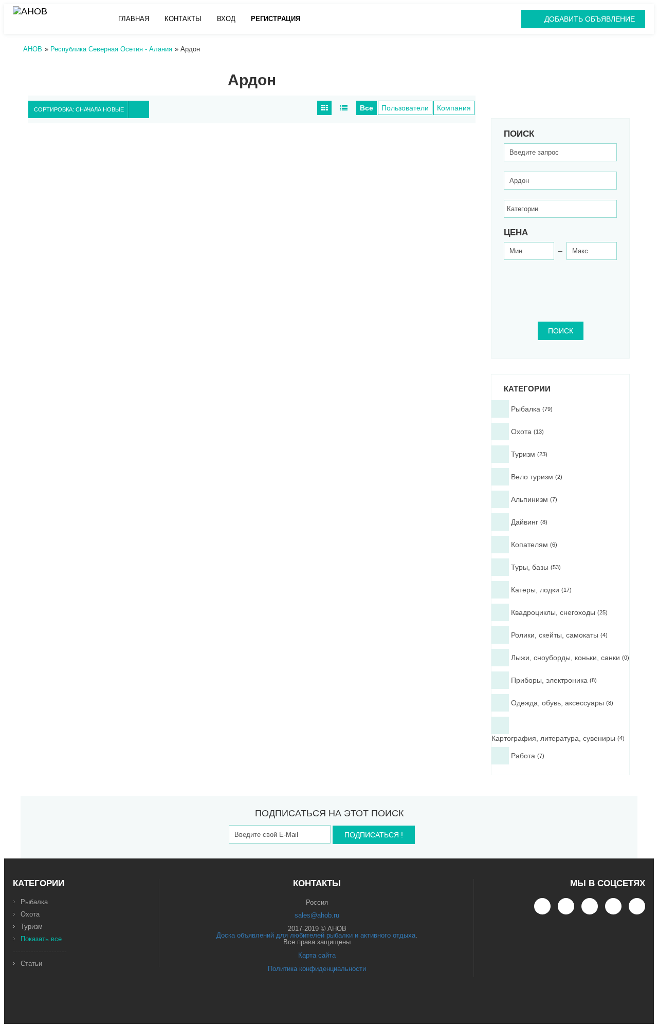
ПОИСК (560, 331)
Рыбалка (34, 902)
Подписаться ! (373, 835)
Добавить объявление (589, 19)
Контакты (183, 19)
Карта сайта (317, 955)
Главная (133, 19)
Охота (30, 914)
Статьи (31, 963)
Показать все (41, 939)
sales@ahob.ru (317, 915)
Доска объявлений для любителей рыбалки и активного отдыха (315, 935)
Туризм (32, 926)
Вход (226, 19)
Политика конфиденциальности (317, 969)
